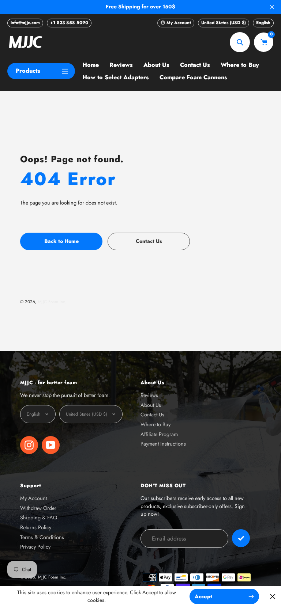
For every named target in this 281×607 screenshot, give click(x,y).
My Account (33, 498)
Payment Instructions (163, 443)
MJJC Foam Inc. (52, 301)
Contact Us (152, 414)
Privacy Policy (35, 546)
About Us (150, 405)
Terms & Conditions (42, 537)
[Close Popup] (272, 596)
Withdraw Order (38, 508)
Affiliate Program (159, 434)
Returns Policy (35, 527)
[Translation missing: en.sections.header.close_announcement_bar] (272, 7)
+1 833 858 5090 (69, 22)
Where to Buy (155, 424)
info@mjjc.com (25, 22)
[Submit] (241, 538)
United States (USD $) (223, 22)
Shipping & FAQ (38, 517)
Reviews (149, 395)
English (263, 22)
